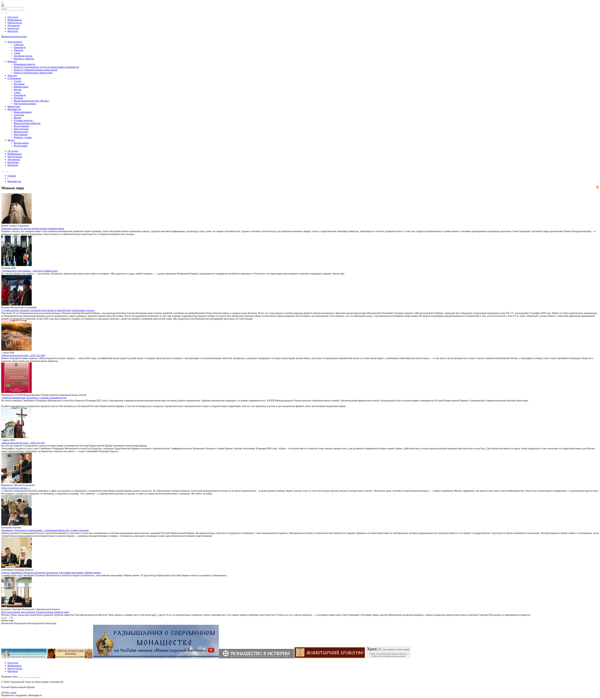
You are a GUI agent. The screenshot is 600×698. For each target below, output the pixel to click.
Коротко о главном (24, 58)
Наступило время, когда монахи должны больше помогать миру (35, 612)
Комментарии (21, 86)
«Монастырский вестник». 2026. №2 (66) (23, 355)
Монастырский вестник (14, 36)
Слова (17, 53)
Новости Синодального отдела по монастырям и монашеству (46, 67)
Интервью (19, 84)
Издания (18, 98)
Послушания (20, 134)
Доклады (18, 50)
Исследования (21, 126)
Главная (12, 175)
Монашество (14, 109)
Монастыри (14, 106)
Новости (12, 61)
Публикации (14, 78)
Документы (14, 25)
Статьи (17, 81)
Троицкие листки (23, 55)
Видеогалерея (21, 143)
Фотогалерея (20, 145)
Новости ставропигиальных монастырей (35, 70)
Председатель (15, 22)
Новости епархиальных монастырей (33, 72)
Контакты (13, 31)
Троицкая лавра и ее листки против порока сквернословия (32, 228)
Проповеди (20, 47)
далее (13, 692)
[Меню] (2, 5)
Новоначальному (23, 112)
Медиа (11, 140)
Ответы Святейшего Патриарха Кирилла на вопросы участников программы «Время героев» (51, 572)
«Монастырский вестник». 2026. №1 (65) (23, 442)
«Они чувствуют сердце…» (16, 488)
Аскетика (19, 114)
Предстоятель (15, 41)
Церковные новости (24, 64)
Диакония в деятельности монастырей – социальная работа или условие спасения (45, 530)
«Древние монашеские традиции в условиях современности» (34, 397)
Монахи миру (21, 131)
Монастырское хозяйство (27, 123)
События (18, 44)
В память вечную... (24, 120)
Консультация (21, 129)
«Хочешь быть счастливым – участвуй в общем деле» (29, 270)
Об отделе (13, 17)
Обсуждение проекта (25, 103)
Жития (17, 117)
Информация (14, 20)
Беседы (17, 89)
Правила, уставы (23, 137)
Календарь (13, 28)
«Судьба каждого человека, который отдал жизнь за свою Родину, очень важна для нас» (48, 310)
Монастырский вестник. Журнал (31, 100)
